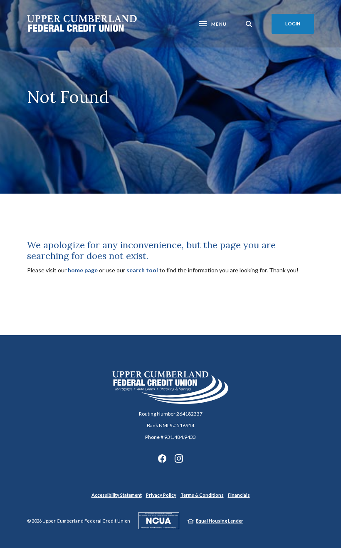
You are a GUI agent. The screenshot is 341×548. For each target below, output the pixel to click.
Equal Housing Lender (219, 520)
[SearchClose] (249, 23)
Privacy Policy (161, 495)
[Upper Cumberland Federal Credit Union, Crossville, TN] (82, 23)
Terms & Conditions (202, 495)
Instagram (179, 458)
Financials (239, 495)
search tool (142, 270)
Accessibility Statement (116, 495)
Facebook (162, 458)
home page (83, 270)
